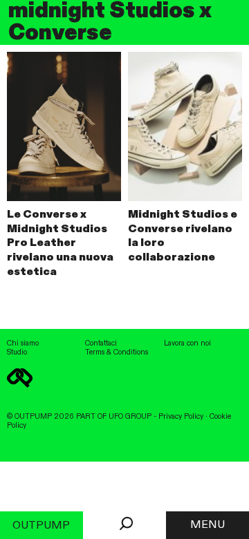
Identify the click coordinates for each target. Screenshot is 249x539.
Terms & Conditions (116, 352)
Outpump (41, 525)
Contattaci (101, 343)
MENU (207, 525)
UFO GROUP (130, 416)
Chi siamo (23, 343)
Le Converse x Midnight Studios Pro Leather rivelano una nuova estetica (60, 243)
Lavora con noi (187, 343)
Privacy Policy (180, 416)
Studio (17, 352)
